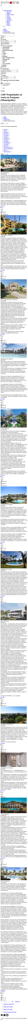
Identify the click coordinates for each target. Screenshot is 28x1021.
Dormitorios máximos (6, 71)
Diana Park (6, 138)
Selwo (5, 150)
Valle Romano (7, 151)
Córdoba (9, 17)
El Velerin (6, 144)
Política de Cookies (8, 1006)
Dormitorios (3, 66)
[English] (1, 5)
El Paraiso (6, 141)
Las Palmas (9, 19)
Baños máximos (4, 78)
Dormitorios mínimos (6, 70)
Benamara (6, 132)
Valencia (9, 25)
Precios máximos (5, 42)
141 (12, 1001)
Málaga (8, 21)
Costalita (6, 136)
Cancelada (6, 135)
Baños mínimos (4, 76)
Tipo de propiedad (5, 43)
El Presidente (7, 142)
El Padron (6, 139)
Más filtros (3, 73)
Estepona (6, 145)
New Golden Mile (8, 148)
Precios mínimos (4, 40)
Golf (3, 88)
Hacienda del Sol (8, 147)
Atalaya (6, 129)
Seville (8, 23)
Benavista (6, 133)
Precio (2, 37)
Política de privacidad (9, 1004)
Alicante (9, 11)
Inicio (5, 29)
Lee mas (3, 205)
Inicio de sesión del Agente (10, 1012)
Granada (9, 18)
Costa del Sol (7, 31)
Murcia (8, 22)
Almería (8, 13)
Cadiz (8, 15)
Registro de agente (8, 1009)
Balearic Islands (10, 14)
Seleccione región (8, 10)
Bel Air (5, 131)
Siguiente (17, 1001)
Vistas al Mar (5, 85)
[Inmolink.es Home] (10, 3)
